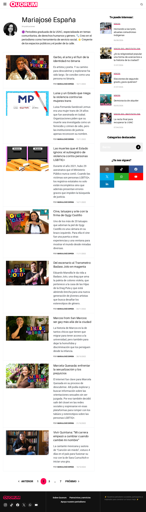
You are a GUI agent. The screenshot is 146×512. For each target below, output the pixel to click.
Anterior (27, 481)
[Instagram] (107, 169)
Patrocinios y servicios (80, 497)
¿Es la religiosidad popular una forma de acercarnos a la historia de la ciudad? (128, 57)
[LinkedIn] (107, 184)
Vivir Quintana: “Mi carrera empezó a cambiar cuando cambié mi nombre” (71, 436)
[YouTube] (136, 176)
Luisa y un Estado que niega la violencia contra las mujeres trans (72, 97)
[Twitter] (107, 176)
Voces (117, 24)
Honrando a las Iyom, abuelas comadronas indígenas (125, 32)
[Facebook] (136, 169)
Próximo (70, 481)
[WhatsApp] (121, 176)
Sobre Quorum (60, 497)
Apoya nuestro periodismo (73, 502)
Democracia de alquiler (126, 100)
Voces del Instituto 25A (127, 49)
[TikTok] (121, 169)
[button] (5, 4)
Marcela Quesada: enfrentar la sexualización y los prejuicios (71, 369)
